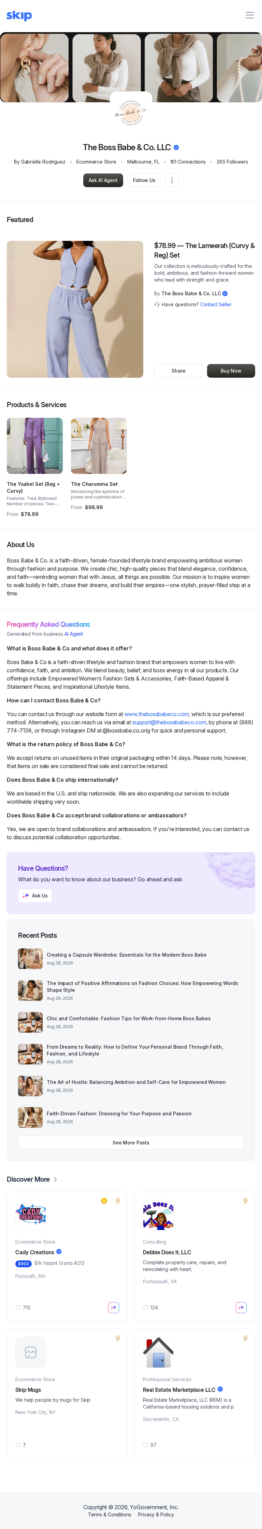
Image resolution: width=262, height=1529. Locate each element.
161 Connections (188, 162)
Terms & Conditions (109, 1514)
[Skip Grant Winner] (104, 1200)
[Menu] (250, 15)
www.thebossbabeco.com (157, 714)
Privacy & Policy (156, 1514)
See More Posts (131, 1142)
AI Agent (73, 634)
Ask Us (40, 895)
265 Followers (232, 162)
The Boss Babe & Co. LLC (191, 293)
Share (178, 371)
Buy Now (231, 371)
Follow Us (144, 180)
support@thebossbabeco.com (169, 722)
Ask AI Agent (103, 180)
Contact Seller (216, 304)
